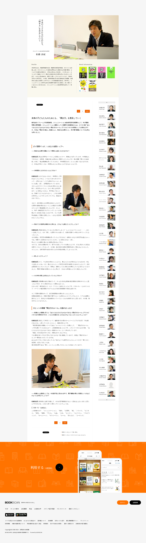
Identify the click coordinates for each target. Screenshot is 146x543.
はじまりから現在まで (29, 520)
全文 (87, 111)
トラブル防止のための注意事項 (13, 520)
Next (106, 400)
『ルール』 (63, 415)
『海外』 (61, 410)
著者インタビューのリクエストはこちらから (74, 435)
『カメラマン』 (78, 413)
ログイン (122, 502)
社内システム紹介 (59, 520)
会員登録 (135, 502)
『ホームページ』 (42, 415)
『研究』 (37, 413)
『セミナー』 (69, 413)
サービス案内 (15, 509)
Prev (106, 102)
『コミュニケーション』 (50, 410)
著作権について (42, 520)
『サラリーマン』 (54, 415)
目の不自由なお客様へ (56, 523)
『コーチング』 (80, 415)
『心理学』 (67, 410)
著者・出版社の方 (69, 523)
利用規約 (45, 523)
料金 (30, 509)
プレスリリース (61, 509)
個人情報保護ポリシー (72, 520)
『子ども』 (49, 413)
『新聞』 (43, 413)
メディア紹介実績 (49, 509)
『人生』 (62, 413)
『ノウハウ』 (79, 410)
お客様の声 (37, 509)
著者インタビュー (74, 509)
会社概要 (24, 509)
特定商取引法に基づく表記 (34, 523)
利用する (41, 467)
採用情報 (7, 523)
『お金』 (56, 413)
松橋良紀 (43, 407)
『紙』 (73, 410)
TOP (6, 509)
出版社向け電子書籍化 (82, 523)
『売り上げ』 (71, 415)
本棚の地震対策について (18, 523)
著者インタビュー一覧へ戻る (69, 432)
